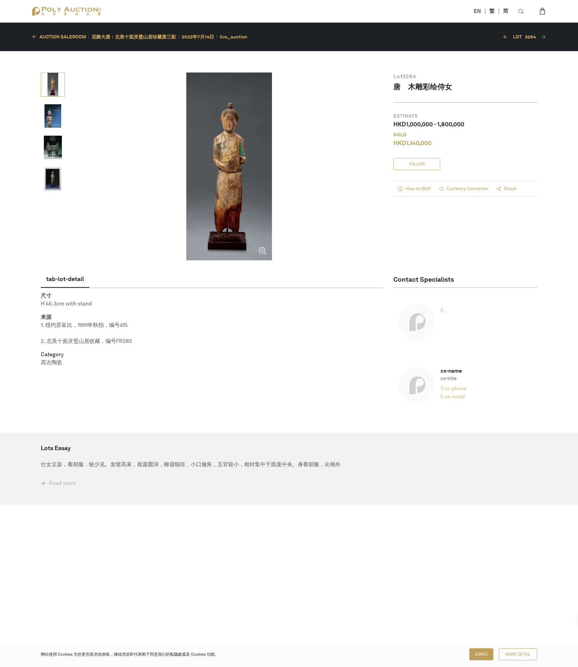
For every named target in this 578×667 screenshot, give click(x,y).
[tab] (65, 279)
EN (477, 11)
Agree (481, 654)
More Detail (518, 654)
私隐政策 (178, 654)
